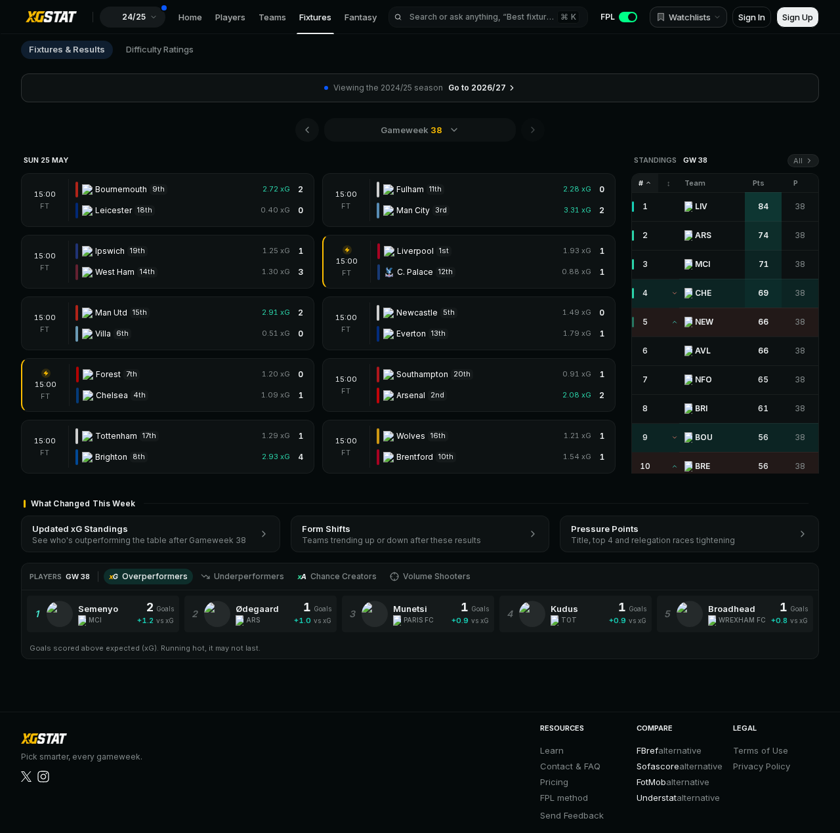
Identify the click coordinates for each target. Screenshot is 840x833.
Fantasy (361, 17)
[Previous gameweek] (307, 130)
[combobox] (420, 130)
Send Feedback (572, 815)
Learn (552, 750)
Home (190, 17)
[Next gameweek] (533, 130)
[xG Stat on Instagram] (43, 776)
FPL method (564, 797)
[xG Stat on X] (26, 776)
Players (230, 17)
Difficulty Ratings (160, 49)
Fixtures (315, 17)
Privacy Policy (761, 766)
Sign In (751, 17)
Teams (272, 17)
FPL (607, 17)
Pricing (554, 782)
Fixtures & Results (67, 49)
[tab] (148, 576)
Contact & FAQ (570, 766)
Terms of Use (760, 750)
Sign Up (797, 17)
